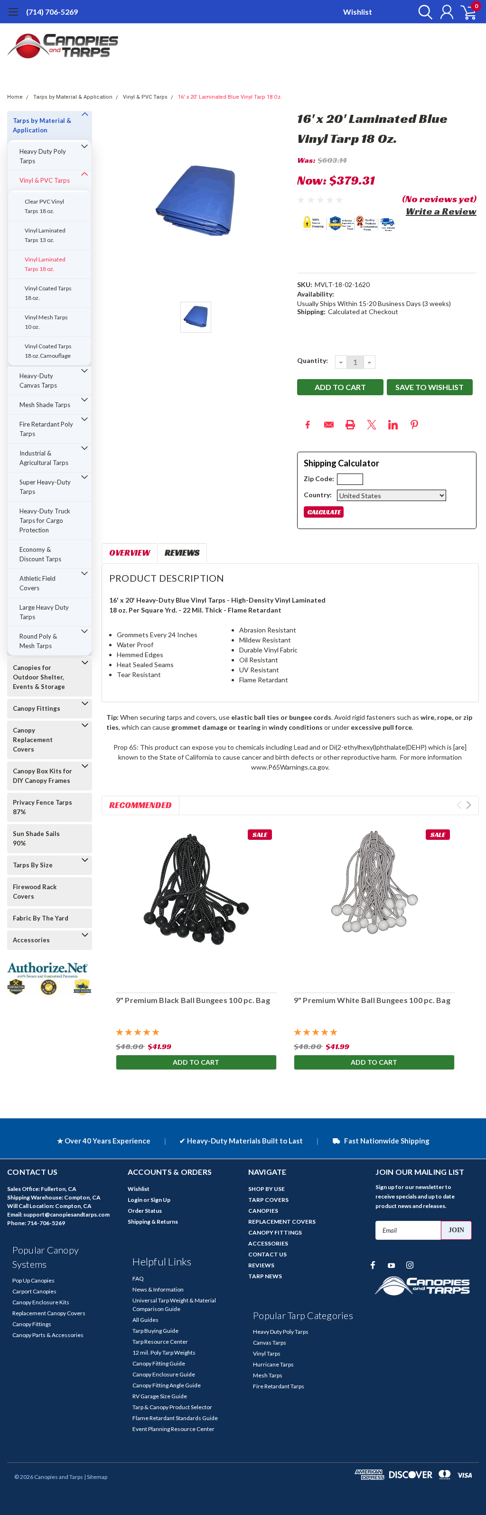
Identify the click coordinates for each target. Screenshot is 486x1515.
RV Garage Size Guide (159, 1396)
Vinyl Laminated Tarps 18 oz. (45, 264)
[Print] (350, 424)
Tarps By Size (33, 865)
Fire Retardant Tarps (278, 1386)
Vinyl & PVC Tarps (145, 97)
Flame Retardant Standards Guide (175, 1418)
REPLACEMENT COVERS (282, 1221)
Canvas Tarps (269, 1342)
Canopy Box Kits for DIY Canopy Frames (42, 775)
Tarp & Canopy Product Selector (172, 1407)
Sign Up (160, 1199)
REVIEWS (261, 1265)
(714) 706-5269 (52, 11)
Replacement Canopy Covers (48, 1313)
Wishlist (357, 11)
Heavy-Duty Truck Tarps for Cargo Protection (44, 520)
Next (469, 805)
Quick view (196, 905)
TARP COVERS (268, 1199)
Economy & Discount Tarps (40, 554)
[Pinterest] (414, 424)
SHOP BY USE (266, 1188)
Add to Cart (196, 1062)
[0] (465, 12)
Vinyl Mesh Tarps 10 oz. (46, 322)
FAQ (138, 1278)
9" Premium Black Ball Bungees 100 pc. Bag (193, 999)
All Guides (145, 1319)
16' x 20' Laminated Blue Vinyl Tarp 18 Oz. (230, 97)
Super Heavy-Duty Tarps (45, 486)
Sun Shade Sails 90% (36, 838)
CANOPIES (263, 1210)
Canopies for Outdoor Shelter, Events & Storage (39, 677)
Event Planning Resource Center (173, 1428)
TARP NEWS (265, 1276)
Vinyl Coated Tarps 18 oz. (48, 293)
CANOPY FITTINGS (275, 1232)
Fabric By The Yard (40, 918)
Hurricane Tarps (273, 1364)
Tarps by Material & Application (72, 97)
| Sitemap (95, 1476)
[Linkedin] (393, 424)
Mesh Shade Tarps (44, 405)
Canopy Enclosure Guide (163, 1374)
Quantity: (312, 360)
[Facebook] (307, 424)
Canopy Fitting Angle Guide (166, 1385)
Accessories (31, 940)
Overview (129, 552)
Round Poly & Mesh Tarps (38, 641)
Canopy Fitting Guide (158, 1363)
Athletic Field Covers (37, 583)
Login (135, 1199)
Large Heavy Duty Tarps (44, 612)
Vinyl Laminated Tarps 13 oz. (45, 235)
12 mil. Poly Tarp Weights (164, 1352)
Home (15, 97)
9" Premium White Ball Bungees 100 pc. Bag (372, 999)
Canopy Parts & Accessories (48, 1334)
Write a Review (441, 211)
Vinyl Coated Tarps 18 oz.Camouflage (48, 351)
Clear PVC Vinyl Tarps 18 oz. (44, 206)
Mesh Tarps (267, 1375)
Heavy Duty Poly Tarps (42, 156)
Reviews (182, 552)
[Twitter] (371, 424)
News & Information (158, 1289)
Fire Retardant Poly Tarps (46, 428)
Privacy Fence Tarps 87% (42, 807)
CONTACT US (267, 1254)
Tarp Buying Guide (155, 1330)
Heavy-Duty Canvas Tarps (38, 380)
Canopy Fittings (36, 708)
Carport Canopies (34, 1291)
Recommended (140, 804)
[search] (423, 12)
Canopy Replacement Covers (33, 739)
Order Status (145, 1210)
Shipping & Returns (153, 1221)
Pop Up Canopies (33, 1280)
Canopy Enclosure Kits (40, 1302)
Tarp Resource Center (160, 1341)
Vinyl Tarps (266, 1353)
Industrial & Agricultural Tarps (43, 457)
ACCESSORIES (268, 1243)
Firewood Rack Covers (34, 891)
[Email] (329, 424)
